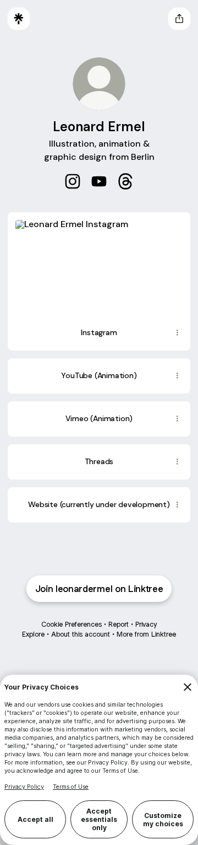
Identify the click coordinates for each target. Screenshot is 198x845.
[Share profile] (179, 19)
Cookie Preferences (71, 624)
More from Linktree (146, 634)
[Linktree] (19, 19)
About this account (80, 634)
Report (118, 624)
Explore (33, 634)
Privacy (146, 624)
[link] (72, 181)
